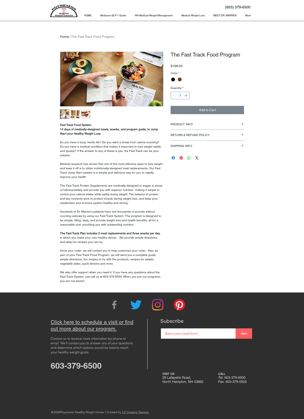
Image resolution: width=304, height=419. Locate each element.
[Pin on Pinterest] (181, 157)
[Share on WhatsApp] (189, 157)
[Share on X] (196, 157)
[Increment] (186, 95)
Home (64, 37)
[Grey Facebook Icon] (114, 304)
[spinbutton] (180, 95)
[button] (225, 15)
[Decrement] (173, 95)
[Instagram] (157, 304)
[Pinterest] (179, 304)
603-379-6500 (76, 365)
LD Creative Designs (135, 412)
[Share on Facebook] (173, 157)
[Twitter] (136, 304)
